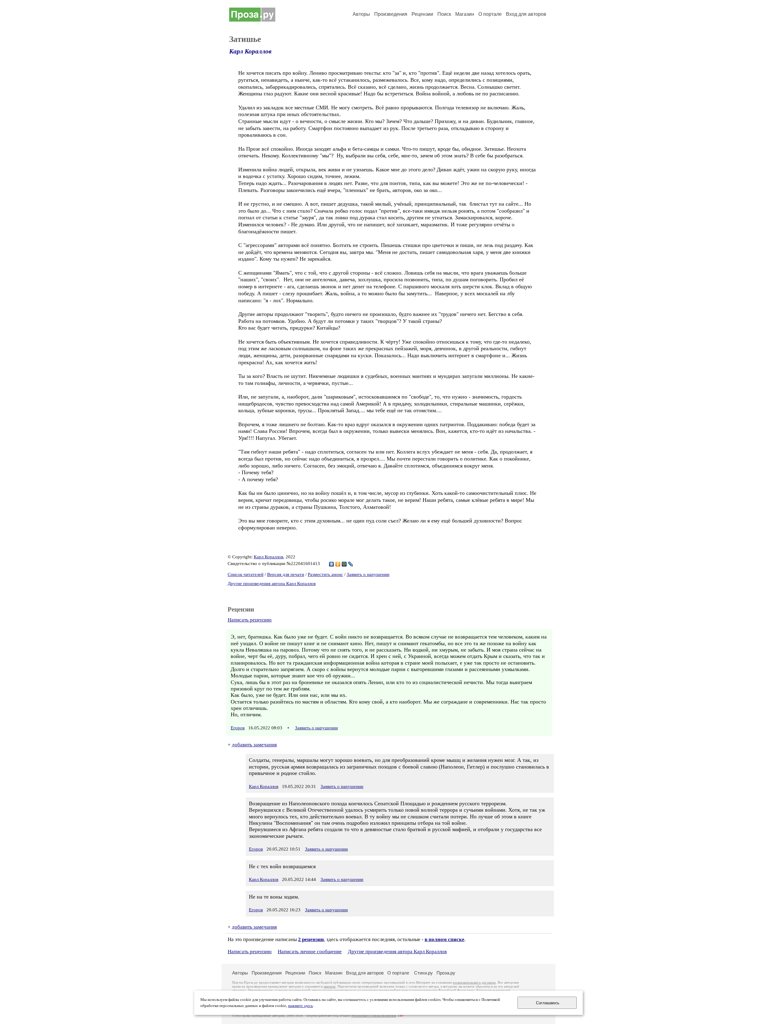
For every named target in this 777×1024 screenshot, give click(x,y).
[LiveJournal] (351, 564)
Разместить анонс (325, 574)
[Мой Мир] (344, 564)
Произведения (390, 14)
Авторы (361, 14)
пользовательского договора (474, 982)
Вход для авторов (526, 14)
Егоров (238, 727)
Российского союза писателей (373, 1015)
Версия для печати (285, 574)
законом (329, 986)
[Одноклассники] (338, 564)
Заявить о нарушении (368, 574)
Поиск (444, 14)
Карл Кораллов (250, 51)
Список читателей (245, 574)
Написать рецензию (250, 620)
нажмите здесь (300, 1006)
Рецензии (422, 14)
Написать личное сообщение (310, 951)
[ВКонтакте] (331, 564)
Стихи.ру (423, 972)
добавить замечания (254, 745)
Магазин (464, 14)
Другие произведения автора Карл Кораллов (272, 583)
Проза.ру (445, 972)
